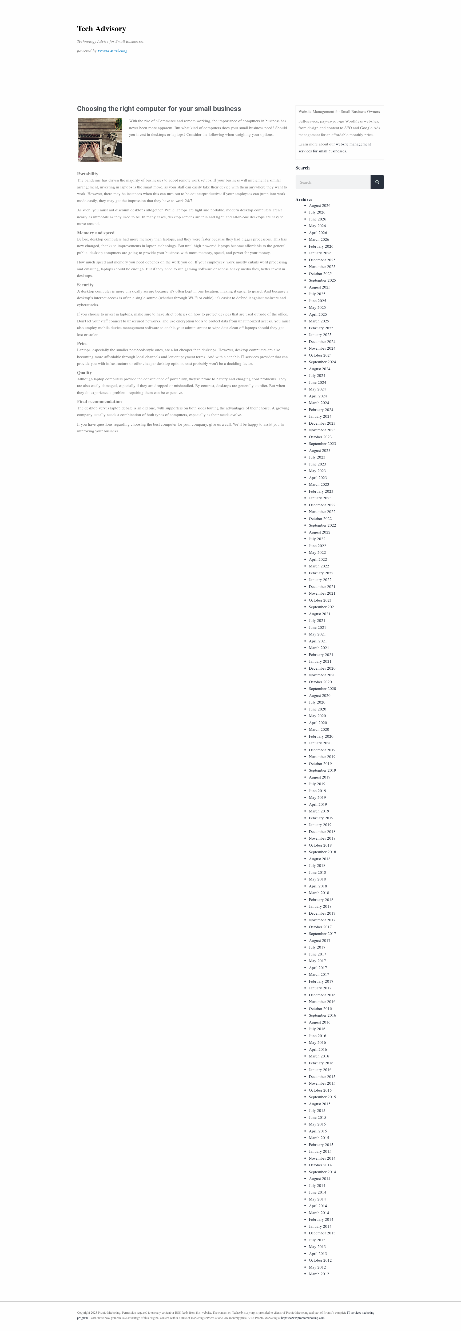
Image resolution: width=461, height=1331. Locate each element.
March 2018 (319, 892)
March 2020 (319, 729)
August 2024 (320, 368)
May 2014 (317, 1199)
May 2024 (317, 389)
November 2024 (322, 348)
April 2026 (318, 232)
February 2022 (321, 572)
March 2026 (319, 239)
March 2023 (319, 484)
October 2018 (320, 845)
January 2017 (320, 987)
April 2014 (318, 1205)
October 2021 (320, 600)
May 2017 (317, 960)
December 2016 (322, 994)
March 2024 (319, 402)
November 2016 (322, 1001)
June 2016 (317, 1035)
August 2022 (320, 532)
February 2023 (321, 491)
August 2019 (320, 777)
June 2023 (317, 464)
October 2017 (320, 926)
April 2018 (318, 885)
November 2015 (322, 1083)
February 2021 (321, 654)
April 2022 (318, 559)
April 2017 (318, 967)
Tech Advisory (101, 28)
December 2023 (322, 423)
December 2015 (322, 1076)
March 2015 (319, 1137)
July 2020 (317, 702)
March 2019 (319, 810)
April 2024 (318, 395)
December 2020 (322, 668)
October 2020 (320, 681)
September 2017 (322, 933)
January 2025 (320, 334)
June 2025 (317, 300)
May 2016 (317, 1042)
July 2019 (317, 783)
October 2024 (320, 355)
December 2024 (322, 341)
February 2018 (321, 899)
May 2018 (317, 879)
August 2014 (320, 1178)
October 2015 (320, 1090)
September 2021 (322, 606)
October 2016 (320, 1008)
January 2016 (320, 1069)
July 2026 (317, 212)
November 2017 (322, 919)
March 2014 (319, 1212)
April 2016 (318, 1049)
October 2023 (320, 436)
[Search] (377, 182)
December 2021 (322, 586)
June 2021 (317, 627)
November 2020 (322, 674)
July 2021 (317, 620)
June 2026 (317, 219)
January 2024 (320, 416)
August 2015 (320, 1103)
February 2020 (321, 736)
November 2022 (322, 511)
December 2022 (322, 504)
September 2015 (322, 1096)
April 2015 (318, 1130)
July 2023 (317, 457)
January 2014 (320, 1226)
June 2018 (317, 872)
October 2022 (320, 518)
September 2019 (322, 770)
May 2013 (317, 1246)
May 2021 (317, 634)
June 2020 (317, 709)
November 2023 (322, 429)
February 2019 (321, 817)
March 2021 (319, 647)
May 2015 (317, 1124)
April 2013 (318, 1253)
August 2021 (320, 613)
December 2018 (322, 831)
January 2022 (320, 579)
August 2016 (320, 1022)
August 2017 (320, 940)
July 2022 (317, 538)
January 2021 (320, 661)
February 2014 (321, 1219)
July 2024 (317, 375)
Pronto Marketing (113, 50)
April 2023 (318, 477)
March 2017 (319, 974)
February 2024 (321, 409)
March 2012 (319, 1273)
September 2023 (322, 443)
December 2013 (322, 1232)
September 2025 (322, 280)
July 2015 (317, 1110)
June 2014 (317, 1192)
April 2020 (318, 722)
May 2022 (317, 552)
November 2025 (322, 266)
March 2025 (319, 320)
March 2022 (319, 565)
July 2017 (317, 947)
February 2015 (321, 1144)
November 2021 (322, 593)
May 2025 (317, 307)
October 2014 (320, 1164)
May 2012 (317, 1267)
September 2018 (322, 851)
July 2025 (317, 293)
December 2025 (322, 259)
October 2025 (320, 273)
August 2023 (320, 450)
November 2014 (322, 1158)
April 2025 (318, 314)
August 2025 (320, 287)
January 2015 (320, 1151)
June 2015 (317, 1117)
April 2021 (318, 640)
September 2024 (322, 361)
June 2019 (317, 790)
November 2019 (322, 756)
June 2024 (317, 382)
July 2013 (317, 1239)
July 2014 (317, 1185)
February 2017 (321, 981)
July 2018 (317, 865)
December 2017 (322, 913)
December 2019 (322, 749)
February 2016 (321, 1062)
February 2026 (321, 246)
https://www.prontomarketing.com (302, 1318)
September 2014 (322, 1171)
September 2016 (322, 1015)
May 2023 (317, 470)
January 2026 (320, 252)
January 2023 (320, 497)
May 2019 (317, 797)
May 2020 (317, 715)
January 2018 (320, 906)
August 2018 (320, 858)
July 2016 (317, 1028)
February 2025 (321, 327)
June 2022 (317, 545)
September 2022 (322, 525)
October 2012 (320, 1260)
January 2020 (320, 742)
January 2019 (320, 824)
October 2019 (320, 763)
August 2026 (320, 205)
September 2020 (322, 688)
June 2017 (317, 954)
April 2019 (318, 804)
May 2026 (317, 225)
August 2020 (320, 695)
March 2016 (319, 1056)
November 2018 (322, 838)
